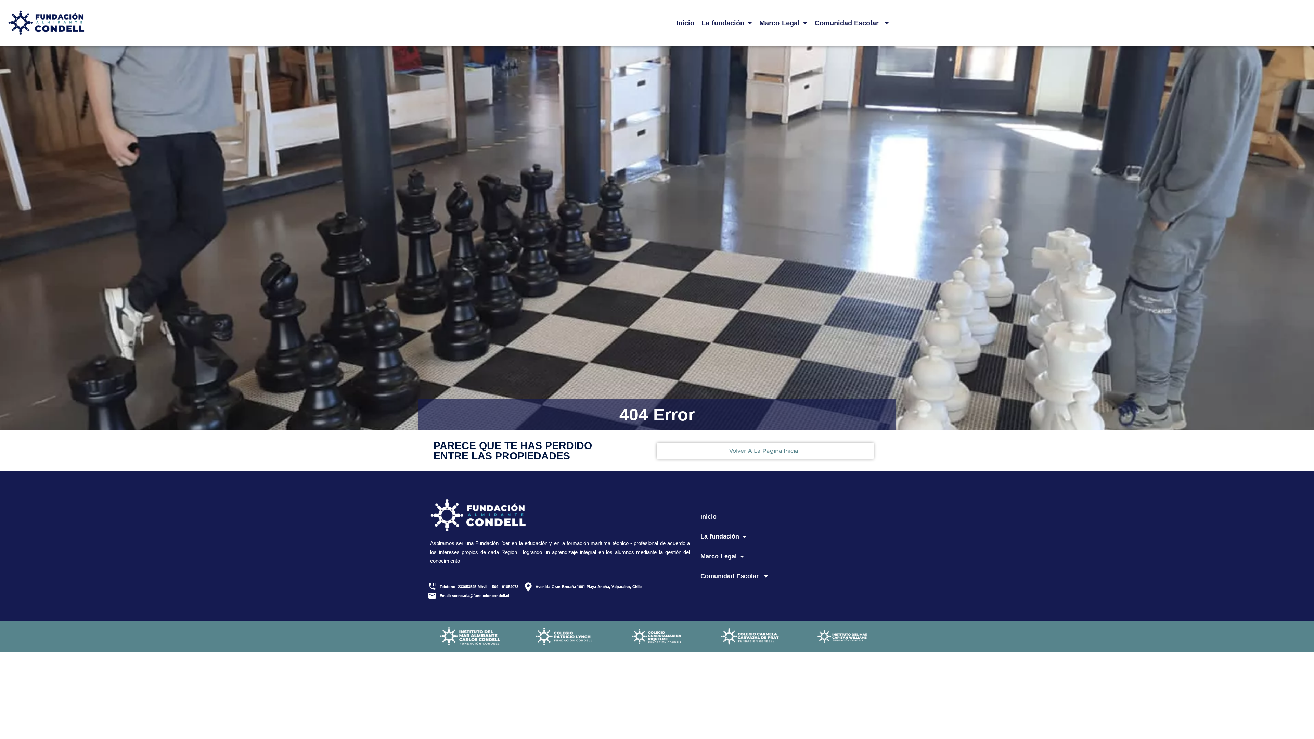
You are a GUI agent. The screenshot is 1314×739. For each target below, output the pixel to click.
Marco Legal (779, 23)
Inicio (685, 23)
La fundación (722, 23)
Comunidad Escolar (848, 23)
